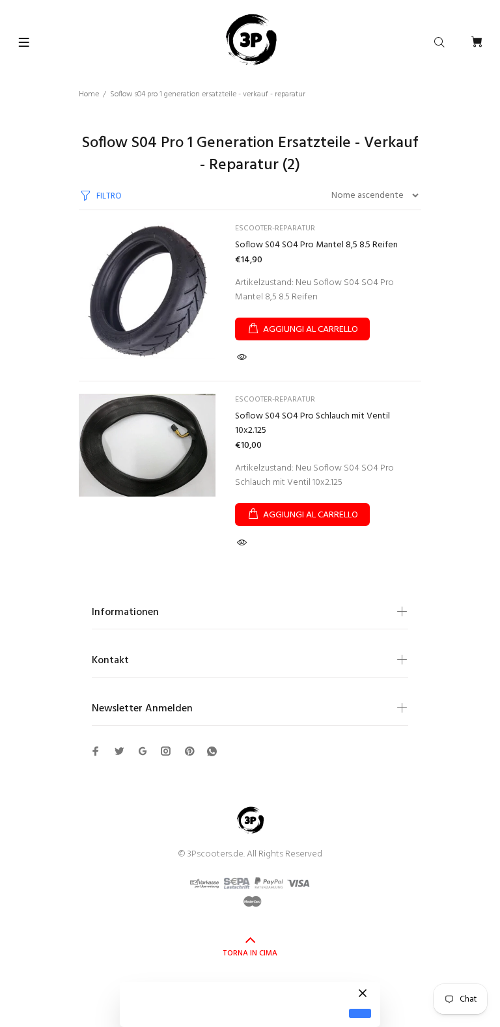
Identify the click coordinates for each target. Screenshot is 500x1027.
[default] (360, 1014)
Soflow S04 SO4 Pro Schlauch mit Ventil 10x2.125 (312, 423)
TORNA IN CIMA (250, 953)
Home (89, 94)
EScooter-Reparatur (275, 228)
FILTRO (109, 196)
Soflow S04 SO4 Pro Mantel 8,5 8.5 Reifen (316, 245)
